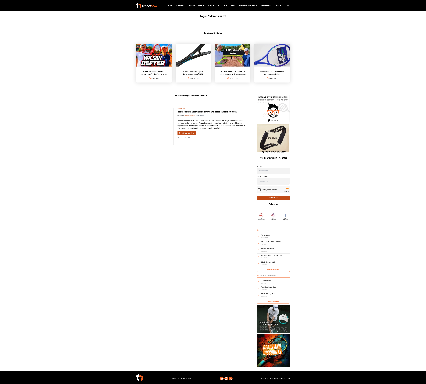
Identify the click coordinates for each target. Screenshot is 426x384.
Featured (221, 5)
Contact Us (186, 379)
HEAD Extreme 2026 (268, 262)
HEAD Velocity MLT (267, 294)
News (233, 5)
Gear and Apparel (196, 5)
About (277, 5)
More (210, 5)
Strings (179, 5)
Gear (179, 108)
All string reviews (273, 301)
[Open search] (288, 5)
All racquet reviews (273, 269)
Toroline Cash (266, 280)
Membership (265, 5)
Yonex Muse (265, 235)
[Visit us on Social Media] (222, 378)
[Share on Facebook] (179, 138)
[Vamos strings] (273, 139)
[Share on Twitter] (183, 138)
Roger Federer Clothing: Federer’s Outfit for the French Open (207, 111)
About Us (175, 379)
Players (183, 108)
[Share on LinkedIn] (190, 138)
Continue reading (186, 133)
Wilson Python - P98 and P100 (271, 255)
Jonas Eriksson (190, 116)
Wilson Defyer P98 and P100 (271, 242)
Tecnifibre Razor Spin (268, 287)
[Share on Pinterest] (186, 138)
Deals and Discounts (248, 5)
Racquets (167, 5)
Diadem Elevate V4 (267, 248)
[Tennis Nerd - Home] (146, 5)
